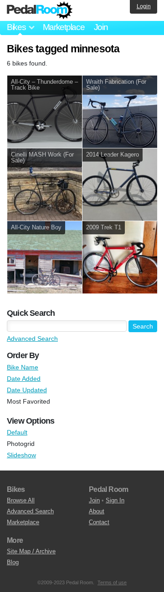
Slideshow (21, 455)
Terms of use (112, 582)
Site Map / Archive (31, 551)
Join (101, 27)
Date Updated (27, 390)
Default (17, 432)
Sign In (115, 500)
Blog (13, 562)
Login (144, 6)
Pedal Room (39, 10)
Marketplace (64, 27)
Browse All (21, 500)
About (96, 511)
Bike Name (22, 367)
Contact (99, 522)
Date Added (24, 378)
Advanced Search (32, 338)
